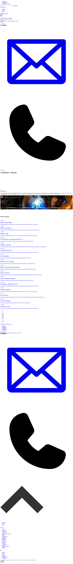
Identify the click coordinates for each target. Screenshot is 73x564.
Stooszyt (3, 545)
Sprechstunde (4, 544)
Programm (4, 9)
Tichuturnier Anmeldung (4, 13)
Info (3, 11)
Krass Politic (4, 537)
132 (3, 321)
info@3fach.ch (12, 332)
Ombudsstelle (4, 327)
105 (3, 314)
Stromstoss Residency (5, 546)
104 (3, 313)
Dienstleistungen (5, 556)
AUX (3, 530)
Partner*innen (4, 558)
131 (3, 320)
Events (3, 523)
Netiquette (4, 325)
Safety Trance (29, 193)
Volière (3, 524)
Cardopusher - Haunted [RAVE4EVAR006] (9, 211)
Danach (2, 19)
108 (3, 317)
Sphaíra (3, 543)
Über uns (3, 552)
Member (3, 555)
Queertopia (6, 19)
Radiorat (3, 326)
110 (3, 318)
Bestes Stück (2, 170)
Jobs (3, 554)
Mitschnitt (4, 538)
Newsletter (4, 328)
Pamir (3, 540)
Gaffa (3, 532)
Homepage (4, 1)
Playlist (3, 23)
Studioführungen (5, 329)
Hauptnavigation (5, 2)
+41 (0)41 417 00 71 (18, 332)
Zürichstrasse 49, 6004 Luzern (5, 332)
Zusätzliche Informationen (6, 3)
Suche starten (15, 5)
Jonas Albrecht (4, 191)
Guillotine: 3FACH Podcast (6, 533)
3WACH (3, 529)
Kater (3, 535)
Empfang (3, 557)
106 (3, 315)
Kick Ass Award (5, 536)
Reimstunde (4, 542)
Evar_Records (2, 211)
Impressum (4, 330)
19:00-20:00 (10, 19)
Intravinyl (3, 534)
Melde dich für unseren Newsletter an (6, 324)
